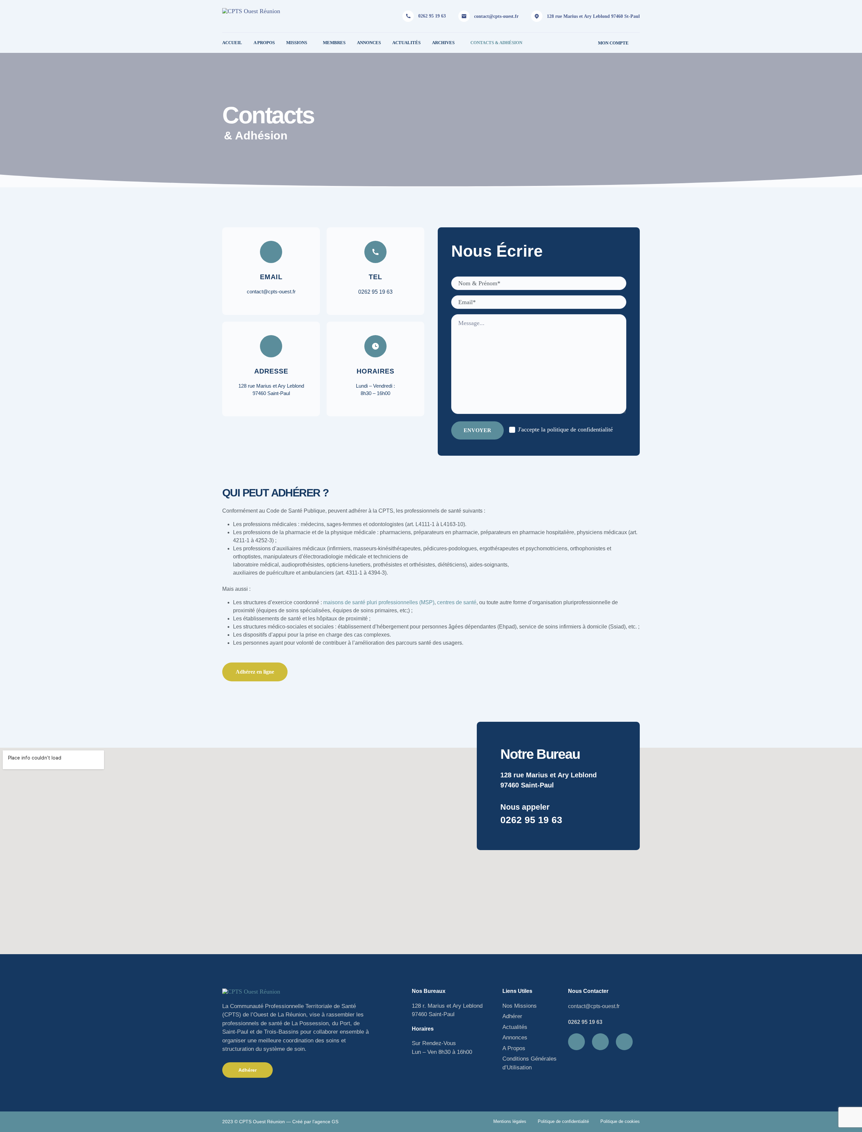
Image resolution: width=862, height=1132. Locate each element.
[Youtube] (624, 1041)
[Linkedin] (600, 1041)
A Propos (264, 42)
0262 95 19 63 (432, 16)
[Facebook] (576, 1041)
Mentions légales (509, 1121)
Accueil (232, 42)
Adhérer (512, 1016)
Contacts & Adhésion (496, 42)
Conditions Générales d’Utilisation (529, 1063)
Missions (296, 42)
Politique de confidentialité (563, 1121)
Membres (334, 42)
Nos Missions (519, 1006)
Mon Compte (613, 42)
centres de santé (456, 602)
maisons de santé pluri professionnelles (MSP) (378, 602)
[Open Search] (637, 42)
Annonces (369, 42)
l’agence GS (325, 1121)
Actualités (406, 42)
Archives (443, 42)
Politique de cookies (620, 1121)
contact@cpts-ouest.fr (496, 16)
